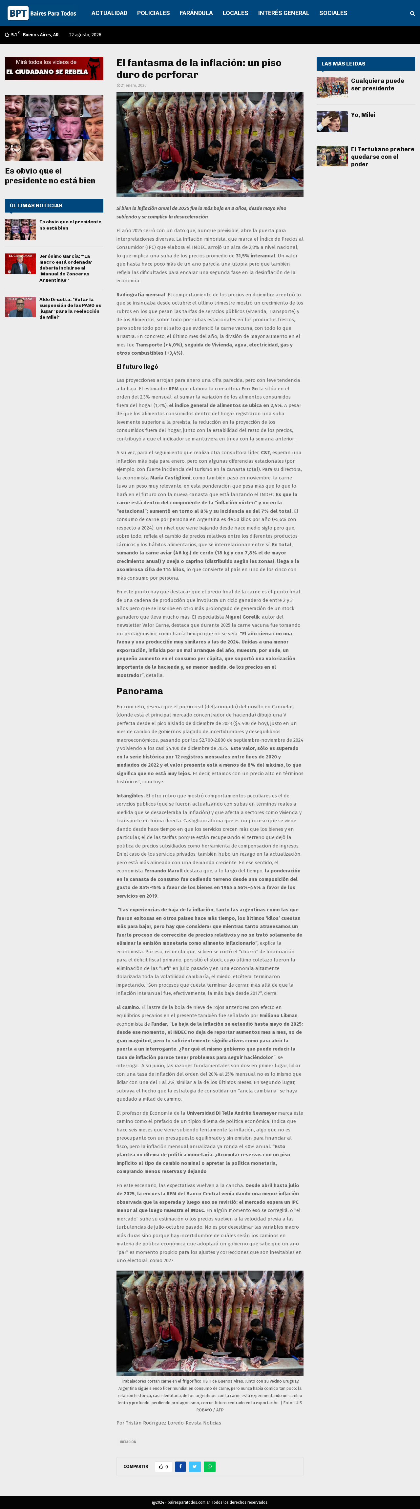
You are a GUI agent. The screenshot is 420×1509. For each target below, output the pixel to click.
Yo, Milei (363, 115)
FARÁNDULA (196, 12)
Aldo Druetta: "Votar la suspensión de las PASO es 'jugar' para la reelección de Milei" (70, 308)
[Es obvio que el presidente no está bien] (54, 128)
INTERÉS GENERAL (283, 12)
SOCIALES (333, 12)
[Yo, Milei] (332, 121)
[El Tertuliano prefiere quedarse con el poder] (332, 156)
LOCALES (235, 12)
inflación (128, 1442)
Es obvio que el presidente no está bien (50, 175)
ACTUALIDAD (109, 12)
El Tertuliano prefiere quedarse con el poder (382, 157)
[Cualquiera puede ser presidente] (332, 87)
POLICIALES (153, 12)
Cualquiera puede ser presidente (377, 84)
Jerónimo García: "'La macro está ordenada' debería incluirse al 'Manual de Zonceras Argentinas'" (65, 268)
